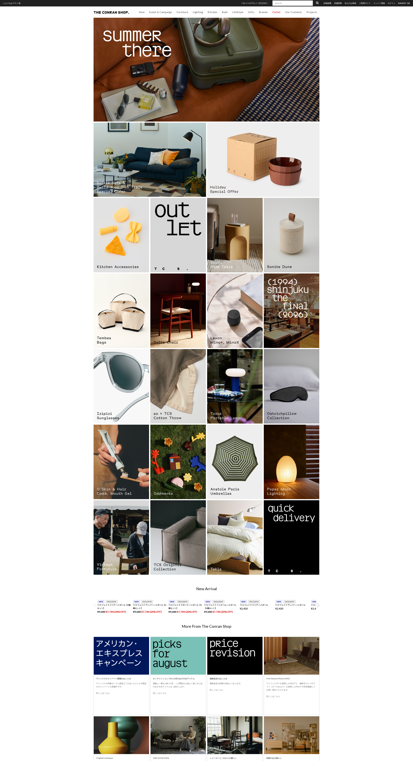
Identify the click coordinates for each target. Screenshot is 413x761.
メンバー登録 (379, 3)
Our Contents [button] (293, 12)
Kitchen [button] (212, 12)
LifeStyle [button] (237, 12)
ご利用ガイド (365, 3)
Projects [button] (312, 12)
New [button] (142, 12)
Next (318, 605)
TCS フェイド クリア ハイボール (254, 605)
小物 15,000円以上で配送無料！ (255, 3)
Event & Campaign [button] (160, 12)
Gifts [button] (251, 12)
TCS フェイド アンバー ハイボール (290, 605)
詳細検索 (327, 3)
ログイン (391, 3)
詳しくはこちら (103, 693)
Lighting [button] (198, 12)
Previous (95, 605)
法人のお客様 (350, 3)
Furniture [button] (182, 12)
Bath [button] (225, 12)
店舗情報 (338, 3)
